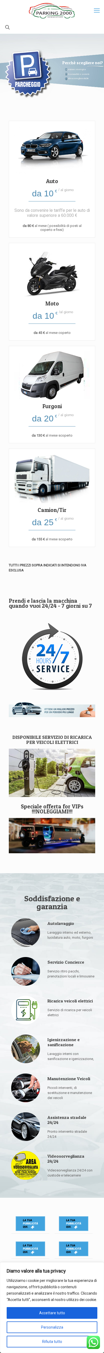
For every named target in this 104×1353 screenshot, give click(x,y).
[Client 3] (30, 1249)
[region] (52, 1307)
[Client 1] (30, 1223)
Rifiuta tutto (52, 1341)
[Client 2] (74, 1223)
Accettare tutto (52, 1313)
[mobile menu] (96, 10)
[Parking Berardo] (52, 11)
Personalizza (52, 1327)
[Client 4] (74, 1249)
